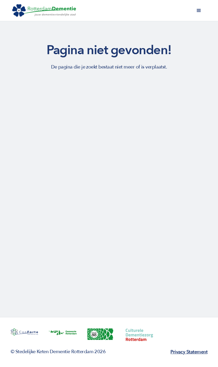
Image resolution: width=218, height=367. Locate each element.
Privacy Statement (188, 352)
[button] (199, 11)
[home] (44, 10)
